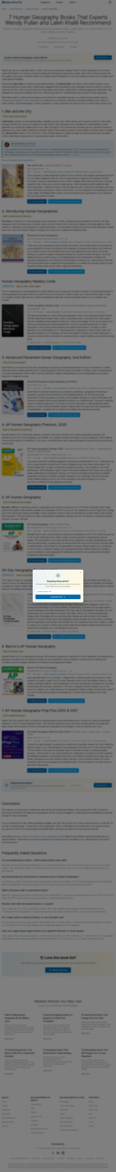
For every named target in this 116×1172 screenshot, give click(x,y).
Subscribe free (57, 597)
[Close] (80, 572)
